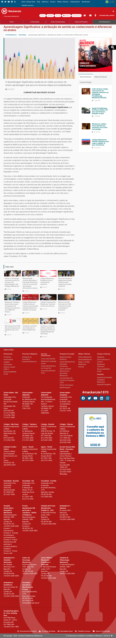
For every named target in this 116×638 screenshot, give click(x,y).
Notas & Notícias (85, 77)
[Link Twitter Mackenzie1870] (5, 1)
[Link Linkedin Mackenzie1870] (12, 1)
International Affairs (106, 15)
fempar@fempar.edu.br (30, 603)
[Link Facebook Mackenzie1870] (2, 1)
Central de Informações (28, 631)
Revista (58, 15)
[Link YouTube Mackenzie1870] (8, 1)
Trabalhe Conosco (84, 631)
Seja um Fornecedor (103, 631)
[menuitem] (28, 2)
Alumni (43, 15)
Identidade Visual (66, 631)
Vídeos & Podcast (100, 77)
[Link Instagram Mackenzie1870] (14, 1)
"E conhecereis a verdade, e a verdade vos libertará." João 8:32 (88, 636)
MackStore (67, 15)
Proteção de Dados (48, 631)
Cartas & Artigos (86, 82)
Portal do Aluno (76, 15)
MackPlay (50, 15)
